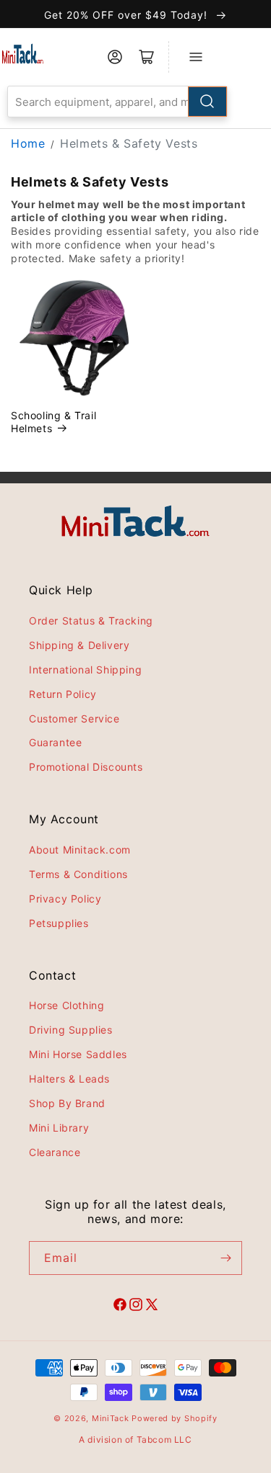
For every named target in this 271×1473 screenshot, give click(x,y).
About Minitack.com (80, 849)
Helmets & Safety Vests (128, 143)
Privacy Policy (65, 898)
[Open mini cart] (147, 57)
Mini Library (59, 1127)
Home (28, 143)
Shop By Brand (67, 1103)
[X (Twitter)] (152, 1307)
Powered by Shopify (175, 1418)
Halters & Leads (69, 1079)
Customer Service (74, 718)
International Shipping (85, 669)
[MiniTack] (22, 54)
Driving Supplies (71, 1030)
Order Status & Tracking (91, 620)
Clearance (54, 1152)
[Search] (207, 101)
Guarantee (55, 742)
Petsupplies (59, 923)
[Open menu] (196, 57)
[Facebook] (120, 1307)
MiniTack (110, 1418)
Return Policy (63, 694)
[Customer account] (115, 57)
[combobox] (117, 101)
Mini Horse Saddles (78, 1054)
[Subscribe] (225, 1258)
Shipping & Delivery (79, 645)
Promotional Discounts (86, 767)
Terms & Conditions (78, 874)
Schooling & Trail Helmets (53, 421)
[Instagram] (136, 1307)
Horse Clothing (66, 1005)
